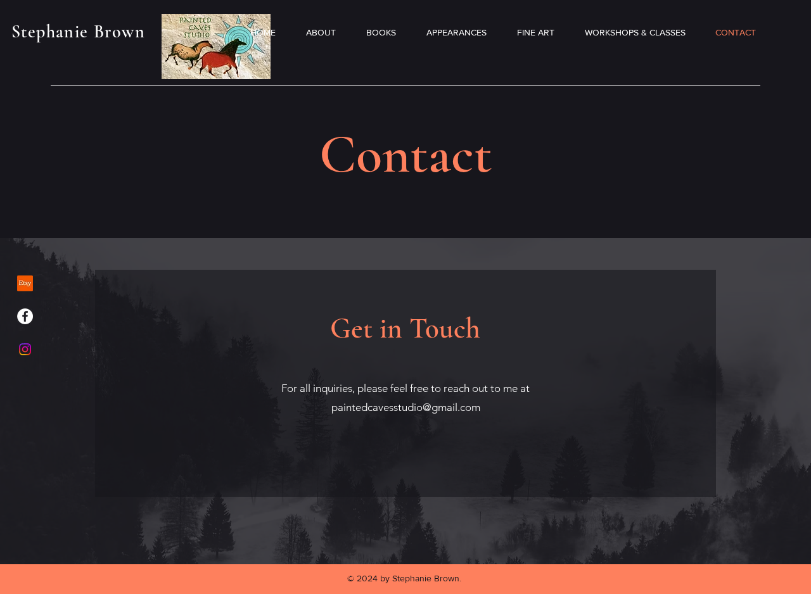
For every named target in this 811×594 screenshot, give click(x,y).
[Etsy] (25, 283)
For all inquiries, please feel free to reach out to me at (405, 388)
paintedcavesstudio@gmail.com (405, 407)
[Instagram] (25, 349)
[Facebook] (25, 316)
